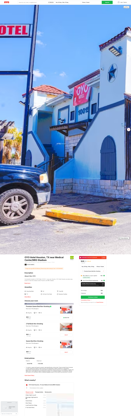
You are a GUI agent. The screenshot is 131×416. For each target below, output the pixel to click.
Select (66, 334)
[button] (93, 301)
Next (128, 129)
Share (127, 7)
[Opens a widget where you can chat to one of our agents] (9, 408)
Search (107, 2)
